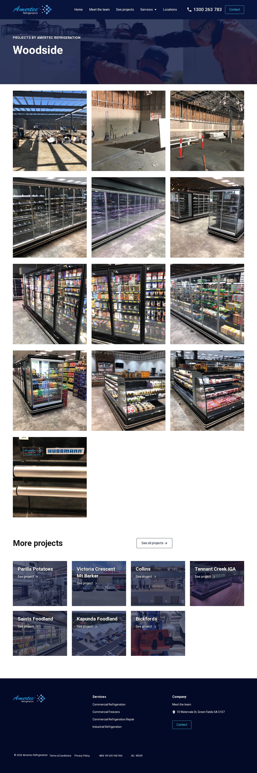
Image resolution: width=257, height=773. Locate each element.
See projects (125, 9)
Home (78, 9)
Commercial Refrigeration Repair (113, 719)
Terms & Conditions (60, 756)
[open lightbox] (50, 131)
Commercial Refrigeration (109, 704)
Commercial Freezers (106, 712)
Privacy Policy (82, 756)
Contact (234, 9)
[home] (32, 9)
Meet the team (99, 9)
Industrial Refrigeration (107, 726)
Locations (170, 9)
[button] (148, 9)
